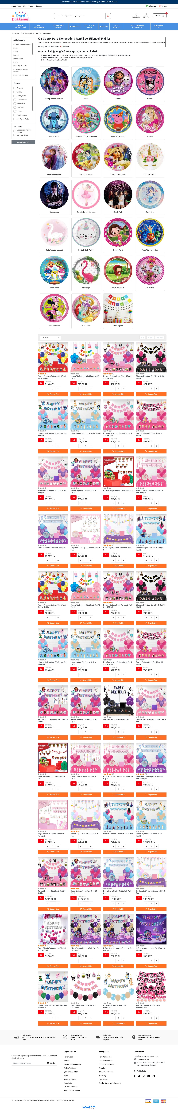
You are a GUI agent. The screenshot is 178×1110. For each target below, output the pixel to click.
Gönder (52, 1063)
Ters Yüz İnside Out (150, 250)
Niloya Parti (118, 250)
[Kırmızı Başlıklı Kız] (118, 270)
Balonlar (102, 1068)
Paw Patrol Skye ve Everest (20, 70)
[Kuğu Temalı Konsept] (54, 232)
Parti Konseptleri (105, 1057)
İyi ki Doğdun (118, 326)
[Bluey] (86, 81)
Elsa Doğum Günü (20, 66)
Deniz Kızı (150, 212)
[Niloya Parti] (118, 232)
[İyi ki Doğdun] (118, 308)
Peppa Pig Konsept (20, 75)
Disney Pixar (21, 96)
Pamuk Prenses (86, 174)
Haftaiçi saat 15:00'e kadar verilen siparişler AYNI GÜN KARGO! (89, 1)
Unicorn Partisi (150, 174)
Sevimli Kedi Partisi (86, 250)
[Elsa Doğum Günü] (54, 156)
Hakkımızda (68, 1057)
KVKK (66, 1076)
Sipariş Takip (16, 6)
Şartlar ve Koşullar (71, 1072)
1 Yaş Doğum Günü (106, 1072)
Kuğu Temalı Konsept (54, 250)
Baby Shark (54, 288)
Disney (19, 92)
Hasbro (19, 111)
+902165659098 (143, 1059)
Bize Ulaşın (139, 1052)
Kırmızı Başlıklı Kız (118, 288)
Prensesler (86, 326)
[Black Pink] (118, 194)
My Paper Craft (23, 119)
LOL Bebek (150, 288)
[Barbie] (150, 119)
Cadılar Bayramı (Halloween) (110, 1083)
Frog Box (20, 107)
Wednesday (54, 212)
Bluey (15, 48)
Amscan (20, 88)
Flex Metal (21, 103)
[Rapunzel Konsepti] (118, 156)
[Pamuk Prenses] (86, 156)
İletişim (39, 6)
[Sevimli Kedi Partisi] (86, 232)
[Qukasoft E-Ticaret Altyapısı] (89, 1107)
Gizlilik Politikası (70, 1068)
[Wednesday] (54, 194)
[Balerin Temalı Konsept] (86, 194)
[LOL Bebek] (150, 270)
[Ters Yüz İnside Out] (150, 232)
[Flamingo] (86, 270)
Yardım (31, 6)
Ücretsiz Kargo (22, 135)
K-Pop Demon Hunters (21, 45)
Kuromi (16, 55)
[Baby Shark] (54, 270)
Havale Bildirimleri (70, 1087)
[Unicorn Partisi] (150, 156)
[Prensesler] (86, 308)
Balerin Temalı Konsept (86, 212)
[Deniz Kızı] (150, 194)
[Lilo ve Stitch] (54, 119)
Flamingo (86, 288)
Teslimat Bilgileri (70, 1079)
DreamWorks (22, 100)
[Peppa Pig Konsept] (118, 119)
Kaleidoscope (22, 115)
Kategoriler (104, 1052)
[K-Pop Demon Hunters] (54, 81)
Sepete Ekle (54, 394)
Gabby (15, 52)
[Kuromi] (150, 81)
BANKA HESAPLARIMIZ (73, 1064)
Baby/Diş (102, 1076)
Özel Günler (103, 1079)
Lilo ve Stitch (18, 59)
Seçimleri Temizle (23, 142)
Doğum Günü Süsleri (106, 1064)
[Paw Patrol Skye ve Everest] (86, 119)
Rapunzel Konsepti (118, 174)
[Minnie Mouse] (54, 308)
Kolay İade (68, 1083)
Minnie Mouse (54, 326)
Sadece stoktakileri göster (24, 131)
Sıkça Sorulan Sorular (72, 1091)
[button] (159, 16)
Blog (24, 6)
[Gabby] (118, 81)
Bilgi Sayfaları (70, 1052)
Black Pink (118, 212)
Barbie (15, 62)
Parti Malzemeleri (105, 1061)
